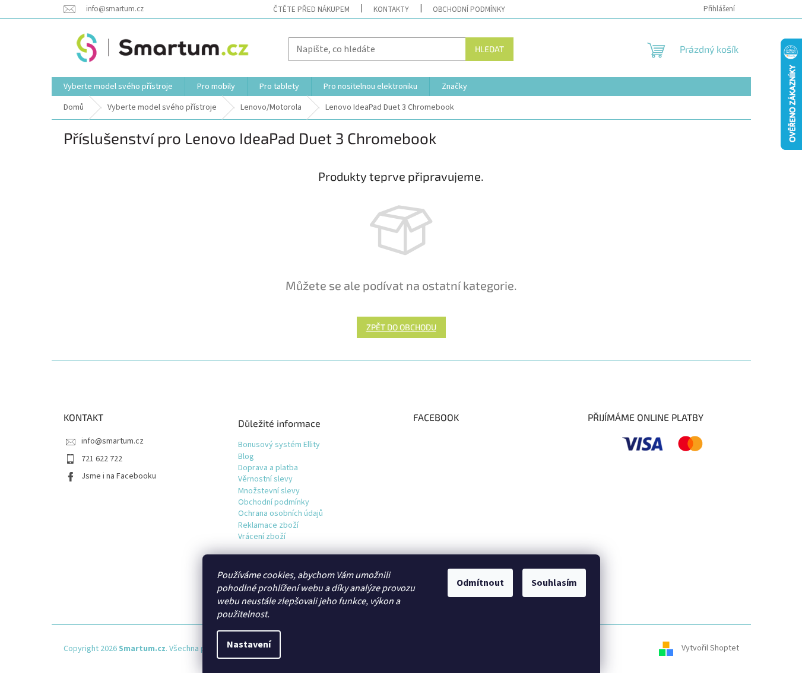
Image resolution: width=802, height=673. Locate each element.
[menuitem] (118, 86)
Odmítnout (480, 582)
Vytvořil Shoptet (710, 649)
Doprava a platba (268, 468)
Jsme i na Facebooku (118, 476)
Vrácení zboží (262, 537)
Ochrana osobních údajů (280, 513)
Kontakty (391, 9)
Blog (246, 457)
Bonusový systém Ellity (279, 445)
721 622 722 (101, 459)
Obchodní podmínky (469, 9)
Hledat (489, 49)
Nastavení (249, 644)
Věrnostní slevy (265, 479)
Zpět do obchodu (401, 327)
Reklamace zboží (268, 525)
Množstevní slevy (269, 491)
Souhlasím (554, 582)
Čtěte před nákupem (311, 9)
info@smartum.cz (112, 441)
